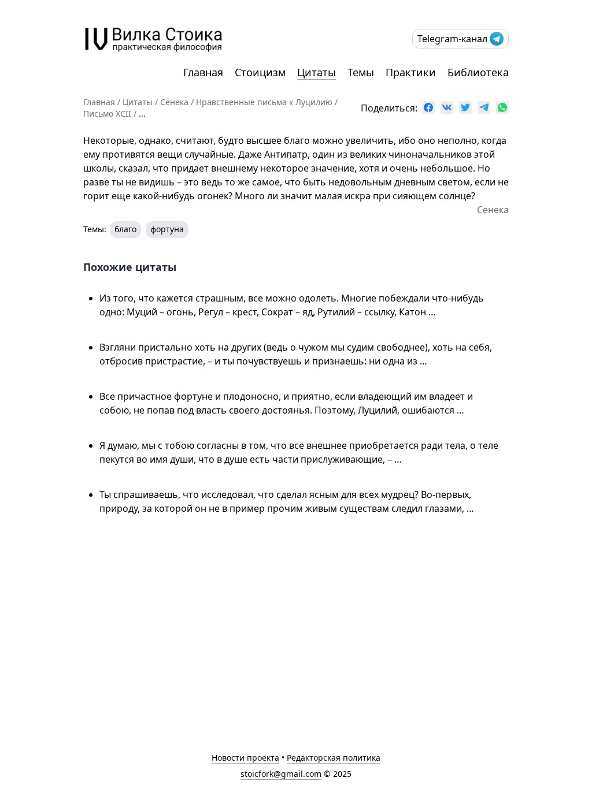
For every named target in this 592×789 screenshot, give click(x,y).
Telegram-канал (452, 38)
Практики (411, 72)
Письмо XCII (107, 113)
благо (125, 229)
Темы (360, 72)
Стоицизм (260, 72)
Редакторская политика (333, 757)
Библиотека (478, 72)
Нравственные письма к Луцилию (264, 101)
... (142, 113)
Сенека (174, 101)
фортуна (167, 229)
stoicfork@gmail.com (280, 773)
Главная (203, 72)
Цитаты (316, 72)
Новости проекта (245, 757)
